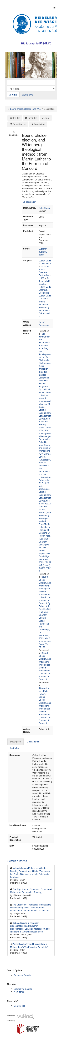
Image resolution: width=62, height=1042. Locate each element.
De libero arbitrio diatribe (45, 280)
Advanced (27, 94)
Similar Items (33, 741)
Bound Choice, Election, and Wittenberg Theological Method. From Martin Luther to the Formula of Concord (45, 666)
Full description (29, 201)
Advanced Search (22, 974)
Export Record (19, 124)
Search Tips (19, 1005)
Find (14, 94)
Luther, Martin (45, 260)
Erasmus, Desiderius (44, 273)
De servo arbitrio (44, 268)
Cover (41, 321)
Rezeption (43, 304)
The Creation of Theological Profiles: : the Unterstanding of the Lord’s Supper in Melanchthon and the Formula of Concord (30, 907)
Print (47, 117)
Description (15, 741)
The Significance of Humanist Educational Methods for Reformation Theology (31, 891)
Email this (32, 117)
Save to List (39, 124)
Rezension (44, 324)
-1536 (41, 277)
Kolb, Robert (44, 207)
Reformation (44, 310)
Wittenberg (44, 307)
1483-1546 (45, 263)
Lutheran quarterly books (43, 251)
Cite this (16, 117)
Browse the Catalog (23, 988)
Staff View (14, 748)
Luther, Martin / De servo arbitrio (45, 298)
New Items (19, 991)
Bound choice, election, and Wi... (25, 108)
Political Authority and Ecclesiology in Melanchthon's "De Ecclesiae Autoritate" (29, 945)
